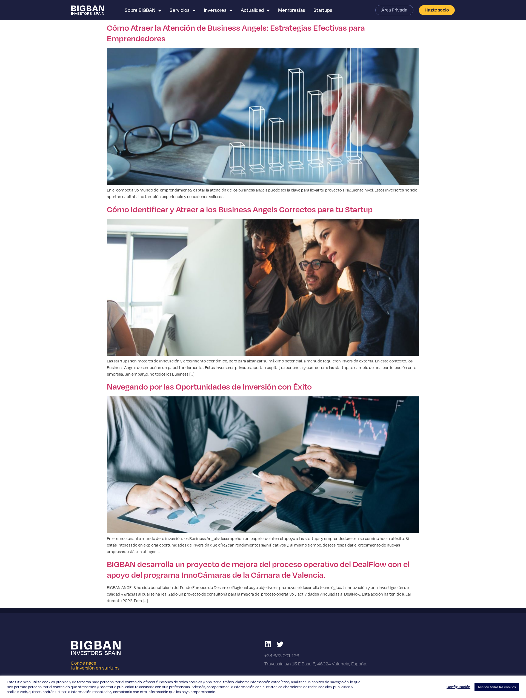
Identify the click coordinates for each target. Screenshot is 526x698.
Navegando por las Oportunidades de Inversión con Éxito (209, 386)
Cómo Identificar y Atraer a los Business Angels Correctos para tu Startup (240, 209)
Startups (322, 10)
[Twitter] (280, 644)
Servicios (180, 10)
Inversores (215, 10)
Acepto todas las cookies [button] (497, 687)
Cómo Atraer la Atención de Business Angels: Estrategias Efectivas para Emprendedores (236, 33)
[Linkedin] (267, 644)
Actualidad (252, 10)
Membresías (291, 10)
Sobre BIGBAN (140, 10)
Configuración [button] (458, 686)
